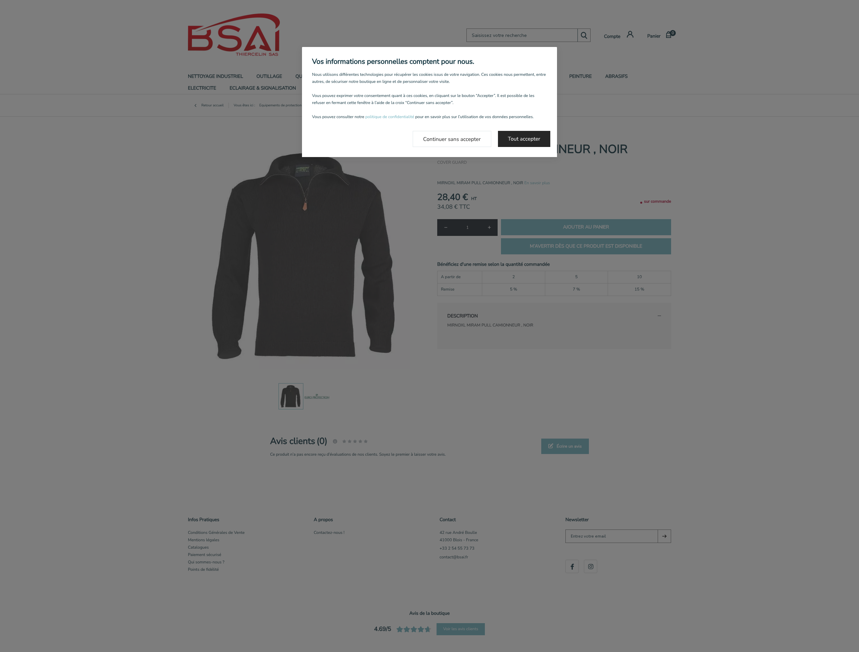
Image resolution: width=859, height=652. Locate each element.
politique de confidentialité (389, 117)
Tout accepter (524, 139)
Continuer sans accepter (452, 139)
